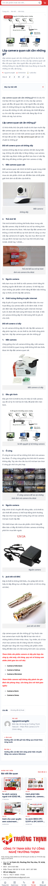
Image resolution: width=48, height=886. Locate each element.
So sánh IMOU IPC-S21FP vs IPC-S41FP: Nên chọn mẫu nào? (35, 820)
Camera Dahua (13, 670)
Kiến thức (21, 11)
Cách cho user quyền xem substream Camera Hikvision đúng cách (11, 820)
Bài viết (13, 11)
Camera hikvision (14, 666)
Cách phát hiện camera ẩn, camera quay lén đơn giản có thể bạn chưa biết (35, 795)
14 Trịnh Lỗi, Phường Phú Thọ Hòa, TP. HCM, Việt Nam (24, 863)
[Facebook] (10, 77)
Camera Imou (13, 695)
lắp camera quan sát (29, 137)
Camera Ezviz (13, 691)
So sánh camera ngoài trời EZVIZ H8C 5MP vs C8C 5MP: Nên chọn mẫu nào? (12, 795)
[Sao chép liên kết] (23, 77)
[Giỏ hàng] (45, 3)
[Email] (19, 77)
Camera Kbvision (14, 674)
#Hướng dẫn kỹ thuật (17, 710)
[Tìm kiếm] (39, 3)
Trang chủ (5, 11)
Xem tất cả (42, 772)
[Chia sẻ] (28, 77)
